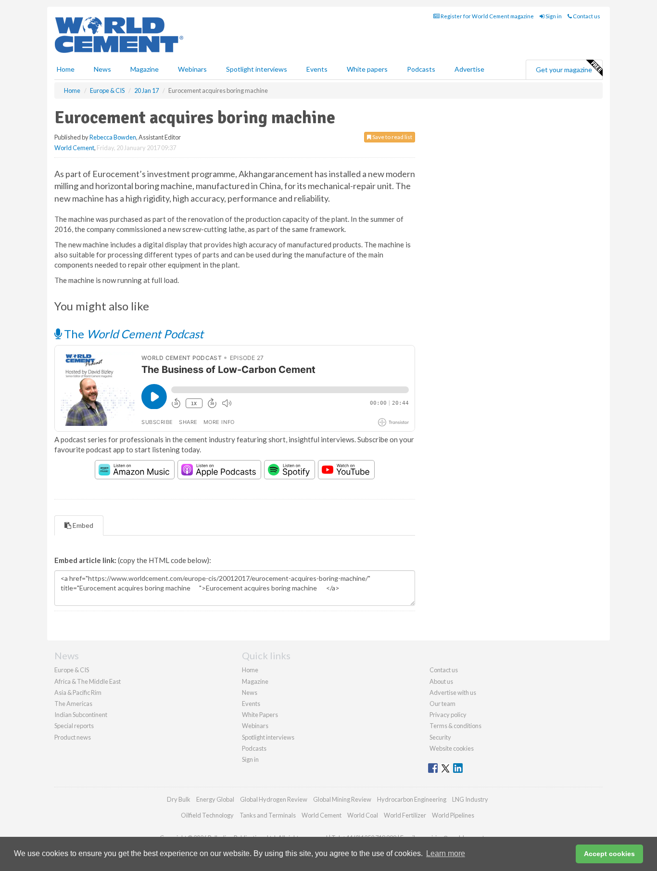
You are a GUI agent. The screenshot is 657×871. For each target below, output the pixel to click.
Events (317, 69)
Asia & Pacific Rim (77, 692)
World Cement (74, 148)
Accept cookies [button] (609, 854)
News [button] (102, 69)
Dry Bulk (178, 799)
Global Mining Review (342, 799)
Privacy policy (448, 714)
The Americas (73, 703)
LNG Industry (470, 799)
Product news (72, 737)
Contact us (586, 16)
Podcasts (421, 69)
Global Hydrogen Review (273, 799)
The (132, 334)
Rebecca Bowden (112, 137)
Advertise (469, 69)
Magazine (144, 69)
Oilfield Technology (207, 815)
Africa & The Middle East (87, 681)
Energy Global (215, 799)
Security (440, 737)
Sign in (553, 16)
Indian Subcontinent (80, 714)
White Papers (260, 714)
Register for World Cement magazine (487, 16)
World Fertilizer (405, 815)
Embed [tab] (82, 525)
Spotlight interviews (256, 69)
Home (66, 69)
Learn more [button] (445, 853)
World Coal (362, 815)
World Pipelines (453, 815)
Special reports (74, 726)
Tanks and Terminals (268, 815)
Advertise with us (453, 692)
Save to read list (391, 137)
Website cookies (452, 748)
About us (441, 681)
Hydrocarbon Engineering (411, 799)
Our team (442, 703)
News (249, 692)
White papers (367, 69)
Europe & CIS (71, 670)
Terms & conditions (455, 726)
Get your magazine (564, 69)
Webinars (192, 69)
